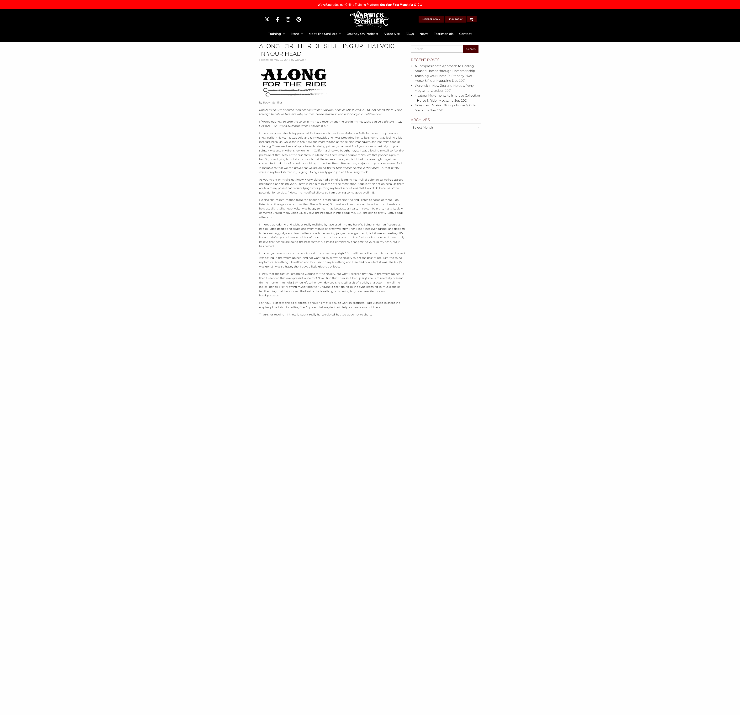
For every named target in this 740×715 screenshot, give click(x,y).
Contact (465, 34)
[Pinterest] (299, 19)
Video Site (392, 34)
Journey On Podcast (362, 34)
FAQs (410, 34)
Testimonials (443, 34)
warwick (300, 59)
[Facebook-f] (277, 19)
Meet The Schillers (323, 34)
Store (295, 34)
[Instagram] (288, 19)
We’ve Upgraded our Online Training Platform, (370, 5)
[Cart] (472, 19)
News (424, 34)
